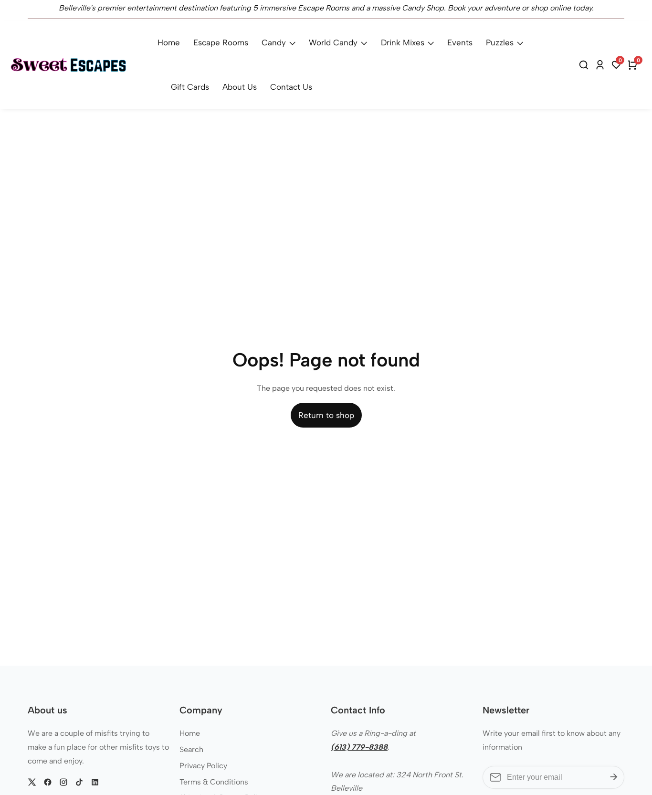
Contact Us (291, 87)
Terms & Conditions (213, 781)
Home (169, 42)
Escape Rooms (220, 42)
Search (191, 749)
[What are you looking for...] (585, 65)
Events (460, 42)
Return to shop (326, 415)
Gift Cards (190, 87)
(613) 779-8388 (359, 747)
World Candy (333, 42)
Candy (274, 42)
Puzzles (500, 42)
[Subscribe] (614, 777)
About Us (239, 87)
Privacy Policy (203, 765)
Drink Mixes (402, 42)
